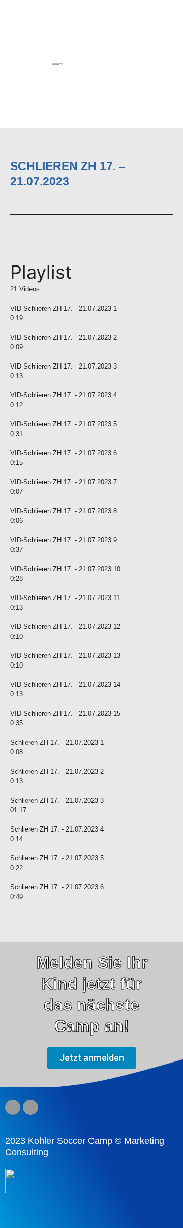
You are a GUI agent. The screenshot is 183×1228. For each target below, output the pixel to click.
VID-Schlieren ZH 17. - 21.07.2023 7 (63, 482)
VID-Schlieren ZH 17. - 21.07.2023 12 (65, 626)
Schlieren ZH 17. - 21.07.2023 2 (57, 771)
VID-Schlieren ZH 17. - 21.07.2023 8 (63, 511)
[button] (159, 65)
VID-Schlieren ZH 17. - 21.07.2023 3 (63, 366)
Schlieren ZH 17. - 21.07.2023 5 (57, 858)
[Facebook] (12, 1107)
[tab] (91, 308)
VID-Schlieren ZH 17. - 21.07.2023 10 (65, 569)
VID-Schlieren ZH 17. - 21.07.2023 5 (63, 424)
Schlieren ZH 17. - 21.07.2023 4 (57, 829)
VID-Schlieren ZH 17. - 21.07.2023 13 (65, 655)
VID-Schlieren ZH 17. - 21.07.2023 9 (63, 540)
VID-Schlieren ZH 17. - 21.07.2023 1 (63, 308)
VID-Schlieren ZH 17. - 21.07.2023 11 (65, 598)
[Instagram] (30, 1107)
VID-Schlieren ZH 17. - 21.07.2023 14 (65, 684)
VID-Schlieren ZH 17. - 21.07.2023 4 (63, 395)
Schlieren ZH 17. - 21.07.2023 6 (57, 887)
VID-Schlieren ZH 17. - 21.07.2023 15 (65, 713)
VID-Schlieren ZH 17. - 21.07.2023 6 (63, 453)
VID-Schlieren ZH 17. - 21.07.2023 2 (63, 337)
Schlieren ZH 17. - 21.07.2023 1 (57, 742)
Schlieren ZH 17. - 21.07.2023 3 (57, 800)
